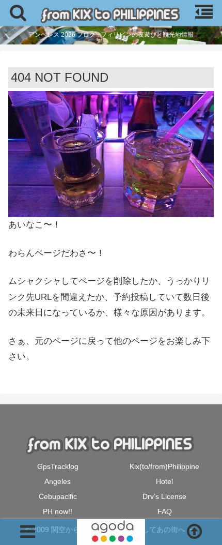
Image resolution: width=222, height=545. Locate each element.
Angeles (57, 481)
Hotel (164, 481)
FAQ (164, 511)
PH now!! (57, 511)
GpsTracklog (57, 466)
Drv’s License (164, 496)
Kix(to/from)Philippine (164, 466)
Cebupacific (58, 496)
